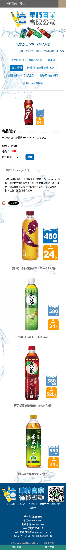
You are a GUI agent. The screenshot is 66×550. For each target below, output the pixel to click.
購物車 (33, 508)
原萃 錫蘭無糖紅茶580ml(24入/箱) (33, 405)
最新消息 (21, 504)
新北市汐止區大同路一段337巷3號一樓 (33, 536)
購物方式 (44, 504)
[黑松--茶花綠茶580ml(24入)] (33, 441)
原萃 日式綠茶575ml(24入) (33, 337)
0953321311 (38, 524)
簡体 (22, 3)
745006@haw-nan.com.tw (38, 532)
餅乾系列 (13, 75)
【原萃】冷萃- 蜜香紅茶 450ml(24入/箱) (33, 268)
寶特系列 (17, 67)
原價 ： (6, 146)
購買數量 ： (8, 157)
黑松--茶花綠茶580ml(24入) (33, 474)
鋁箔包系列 (35, 60)
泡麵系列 (29, 75)
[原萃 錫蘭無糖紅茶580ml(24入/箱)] (33, 373)
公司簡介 (10, 504)
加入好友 (49, 547)
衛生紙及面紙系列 (33, 83)
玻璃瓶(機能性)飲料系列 (40, 67)
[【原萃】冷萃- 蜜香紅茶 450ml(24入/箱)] (33, 236)
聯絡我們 (11, 3)
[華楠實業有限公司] (33, 18)
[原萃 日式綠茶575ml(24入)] (33, 304)
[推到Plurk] (3, 203)
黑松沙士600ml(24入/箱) (18, 170)
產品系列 (33, 504)
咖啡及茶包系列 (49, 75)
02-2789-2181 (35, 520)
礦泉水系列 (17, 60)
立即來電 (16, 547)
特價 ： (6, 151)
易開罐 (51, 60)
